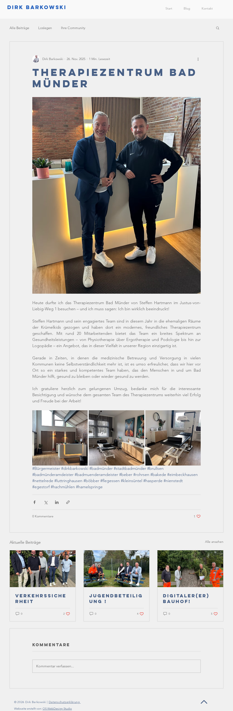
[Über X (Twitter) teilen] (45, 502)
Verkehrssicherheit (40, 598)
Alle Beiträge (19, 28)
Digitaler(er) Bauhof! (186, 598)
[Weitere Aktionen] (198, 59)
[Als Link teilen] (68, 502)
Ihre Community (73, 28)
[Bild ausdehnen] (60, 438)
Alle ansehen (214, 542)
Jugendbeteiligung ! (116, 598)
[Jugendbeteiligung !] (116, 568)
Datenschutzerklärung (65, 702)
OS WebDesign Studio (57, 708)
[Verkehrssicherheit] (43, 568)
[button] (217, 28)
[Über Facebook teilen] (34, 502)
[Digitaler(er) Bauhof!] (190, 568)
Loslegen (45, 28)
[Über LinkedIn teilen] (57, 502)
